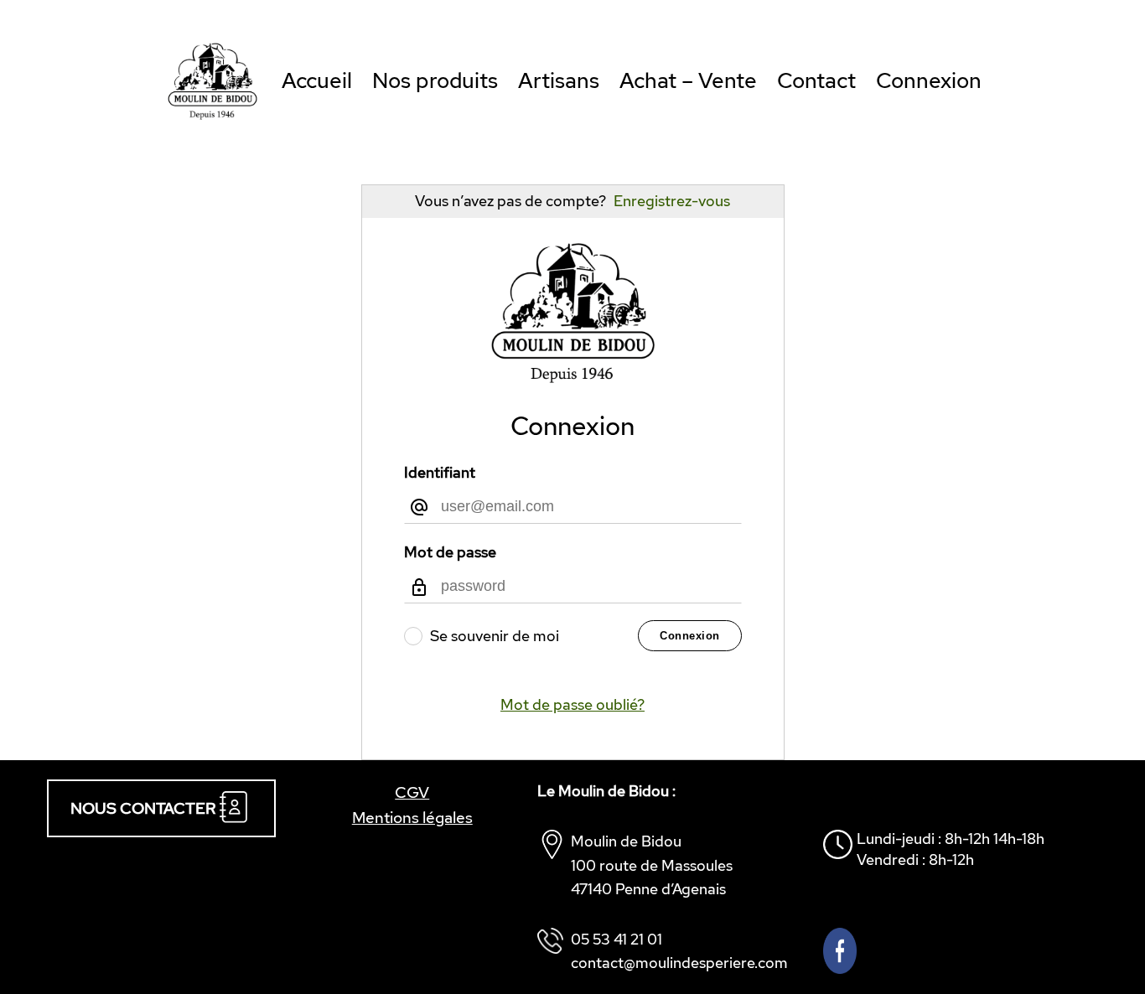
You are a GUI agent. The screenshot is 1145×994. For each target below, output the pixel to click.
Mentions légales (412, 817)
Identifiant (439, 472)
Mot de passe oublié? (572, 704)
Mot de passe (450, 552)
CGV (412, 792)
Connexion (690, 635)
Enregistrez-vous (672, 200)
